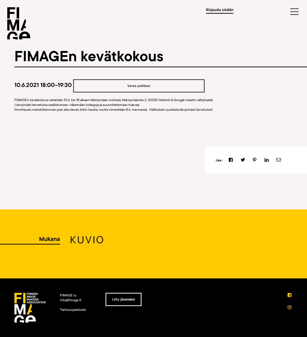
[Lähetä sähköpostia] (278, 160)
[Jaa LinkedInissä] (266, 160)
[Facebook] (290, 295)
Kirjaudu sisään (219, 10)
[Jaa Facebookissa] (231, 160)
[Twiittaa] (243, 160)
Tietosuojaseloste (73, 310)
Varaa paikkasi (138, 86)
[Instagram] (290, 308)
